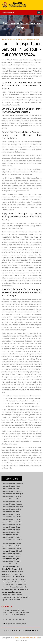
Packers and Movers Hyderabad (12, 506)
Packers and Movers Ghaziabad (12, 504)
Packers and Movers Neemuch (12, 564)
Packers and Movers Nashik (11, 529)
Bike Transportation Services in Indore (14, 582)
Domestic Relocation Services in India (14, 587)
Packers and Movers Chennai (11, 496)
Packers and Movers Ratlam (11, 561)
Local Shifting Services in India (12, 574)
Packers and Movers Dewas (11, 556)
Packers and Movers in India (11, 553)
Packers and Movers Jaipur (10, 511)
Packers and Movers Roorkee (11, 548)
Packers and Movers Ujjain (10, 558)
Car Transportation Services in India (13, 576)
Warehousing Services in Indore (12, 594)
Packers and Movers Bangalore (12, 491)
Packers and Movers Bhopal (11, 486)
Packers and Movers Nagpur (11, 527)
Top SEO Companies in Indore (11, 599)
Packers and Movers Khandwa (12, 522)
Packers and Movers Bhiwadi (11, 543)
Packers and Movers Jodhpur (11, 514)
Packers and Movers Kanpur (11, 519)
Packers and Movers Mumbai (11, 524)
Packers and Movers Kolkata (11, 517)
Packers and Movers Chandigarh (12, 493)
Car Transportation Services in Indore (14, 579)
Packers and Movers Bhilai (10, 488)
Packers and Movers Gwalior (11, 566)
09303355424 (8, 12)
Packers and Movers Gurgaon (11, 501)
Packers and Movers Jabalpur (11, 509)
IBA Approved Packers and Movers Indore (15, 597)
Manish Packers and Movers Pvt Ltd (15, 610)
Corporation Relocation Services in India (15, 589)
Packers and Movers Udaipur (11, 537)
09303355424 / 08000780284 (15, 620)
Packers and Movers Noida (10, 546)
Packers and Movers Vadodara (12, 540)
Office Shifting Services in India (12, 571)
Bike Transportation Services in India (14, 584)
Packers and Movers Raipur (11, 532)
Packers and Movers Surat (10, 534)
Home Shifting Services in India (12, 569)
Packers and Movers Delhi (10, 499)
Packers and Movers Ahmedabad (12, 483)
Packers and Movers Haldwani (12, 551)
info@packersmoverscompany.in (16, 624)
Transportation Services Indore (12, 592)
